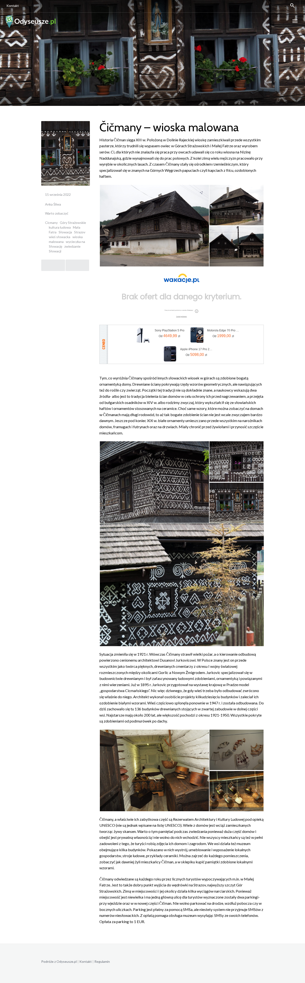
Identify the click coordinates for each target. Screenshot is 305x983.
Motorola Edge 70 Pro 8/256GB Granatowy (223, 330)
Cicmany (51, 223)
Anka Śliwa (53, 204)
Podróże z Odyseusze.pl (59, 961)
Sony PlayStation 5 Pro (169, 330)
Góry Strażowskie (73, 223)
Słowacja (65, 232)
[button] (154, 225)
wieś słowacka (59, 237)
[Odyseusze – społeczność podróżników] (30, 21)
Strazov (79, 232)
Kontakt (12, 6)
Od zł (169, 336)
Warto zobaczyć (56, 213)
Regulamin (102, 961)
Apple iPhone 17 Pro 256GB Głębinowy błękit (196, 349)
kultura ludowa (60, 227)
